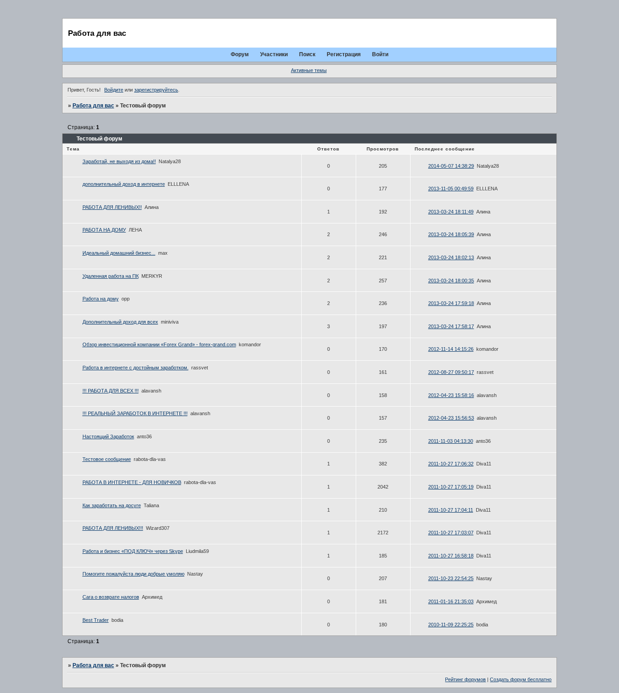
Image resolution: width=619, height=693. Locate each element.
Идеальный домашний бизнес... (118, 253)
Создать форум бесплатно (520, 679)
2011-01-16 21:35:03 (451, 601)
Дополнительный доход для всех (120, 322)
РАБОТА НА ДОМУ (104, 230)
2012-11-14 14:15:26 (451, 349)
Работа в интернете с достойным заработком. (135, 367)
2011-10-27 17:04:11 (450, 510)
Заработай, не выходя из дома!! (119, 161)
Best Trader (95, 620)
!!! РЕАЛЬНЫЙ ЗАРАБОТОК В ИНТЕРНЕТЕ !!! (135, 413)
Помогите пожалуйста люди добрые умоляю (133, 574)
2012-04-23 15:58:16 (451, 395)
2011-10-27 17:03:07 (451, 532)
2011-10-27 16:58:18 (451, 555)
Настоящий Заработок (108, 436)
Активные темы (309, 70)
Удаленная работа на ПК (110, 276)
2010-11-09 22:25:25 (451, 624)
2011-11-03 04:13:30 (450, 441)
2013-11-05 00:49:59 (451, 188)
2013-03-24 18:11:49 (451, 211)
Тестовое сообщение (106, 459)
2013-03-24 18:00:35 (451, 280)
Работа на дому (100, 298)
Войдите (113, 89)
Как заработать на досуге (111, 505)
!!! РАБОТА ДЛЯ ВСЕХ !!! (110, 390)
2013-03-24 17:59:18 (451, 303)
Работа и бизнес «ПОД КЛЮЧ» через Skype (132, 551)
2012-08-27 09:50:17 (451, 372)
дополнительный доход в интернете (123, 184)
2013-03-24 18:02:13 (451, 257)
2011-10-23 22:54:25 (451, 578)
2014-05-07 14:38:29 (451, 166)
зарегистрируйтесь (156, 89)
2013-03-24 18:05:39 (451, 234)
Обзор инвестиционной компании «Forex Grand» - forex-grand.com (159, 344)
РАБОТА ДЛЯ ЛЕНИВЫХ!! (112, 207)
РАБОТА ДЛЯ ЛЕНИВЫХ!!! (112, 528)
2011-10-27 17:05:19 (451, 486)
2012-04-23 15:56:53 (451, 418)
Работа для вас (93, 105)
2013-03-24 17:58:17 (451, 326)
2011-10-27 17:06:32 (451, 463)
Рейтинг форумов (465, 679)
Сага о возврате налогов (110, 597)
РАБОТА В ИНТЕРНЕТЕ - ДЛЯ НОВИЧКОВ (131, 482)
